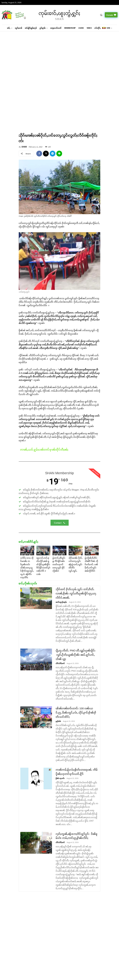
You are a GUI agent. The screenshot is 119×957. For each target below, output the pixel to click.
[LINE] (59, 153)
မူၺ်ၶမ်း (58, 721)
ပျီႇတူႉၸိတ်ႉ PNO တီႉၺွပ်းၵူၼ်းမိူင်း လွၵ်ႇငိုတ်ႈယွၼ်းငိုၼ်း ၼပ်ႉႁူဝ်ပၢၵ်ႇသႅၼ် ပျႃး (75, 654)
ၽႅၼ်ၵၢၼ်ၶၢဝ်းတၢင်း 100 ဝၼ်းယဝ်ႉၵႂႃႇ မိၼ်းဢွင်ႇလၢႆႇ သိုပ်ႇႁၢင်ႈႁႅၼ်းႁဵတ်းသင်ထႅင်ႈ (76, 712)
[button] (101, 15)
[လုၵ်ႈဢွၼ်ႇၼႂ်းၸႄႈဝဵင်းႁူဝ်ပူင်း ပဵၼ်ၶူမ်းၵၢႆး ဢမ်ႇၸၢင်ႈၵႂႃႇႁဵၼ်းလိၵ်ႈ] (36, 843)
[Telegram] (52, 153)
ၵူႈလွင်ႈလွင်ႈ (27, 553)
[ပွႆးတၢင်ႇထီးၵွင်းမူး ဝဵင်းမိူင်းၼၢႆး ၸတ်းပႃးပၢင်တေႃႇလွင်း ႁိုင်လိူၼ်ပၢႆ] (59, 550)
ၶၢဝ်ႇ (39, 553)
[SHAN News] (14, 15)
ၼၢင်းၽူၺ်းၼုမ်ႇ (61, 602)
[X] (46, 153)
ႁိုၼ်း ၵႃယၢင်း (60, 778)
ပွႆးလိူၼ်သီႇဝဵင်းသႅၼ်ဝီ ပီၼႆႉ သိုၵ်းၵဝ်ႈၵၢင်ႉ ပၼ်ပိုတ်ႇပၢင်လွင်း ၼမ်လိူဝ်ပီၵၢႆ (91, 564)
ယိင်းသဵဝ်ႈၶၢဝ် (60, 663)
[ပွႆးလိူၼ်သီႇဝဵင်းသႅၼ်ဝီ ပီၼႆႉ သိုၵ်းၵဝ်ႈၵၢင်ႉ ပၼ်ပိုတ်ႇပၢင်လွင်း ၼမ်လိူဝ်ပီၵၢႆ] (92, 550)
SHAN (24, 147)
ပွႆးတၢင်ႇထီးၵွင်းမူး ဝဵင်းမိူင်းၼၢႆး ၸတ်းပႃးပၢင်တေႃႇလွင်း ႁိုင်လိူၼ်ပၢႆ (59, 564)
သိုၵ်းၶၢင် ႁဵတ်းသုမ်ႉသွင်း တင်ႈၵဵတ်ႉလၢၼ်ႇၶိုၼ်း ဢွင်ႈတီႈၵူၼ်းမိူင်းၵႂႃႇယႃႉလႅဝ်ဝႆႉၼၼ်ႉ (76, 593)
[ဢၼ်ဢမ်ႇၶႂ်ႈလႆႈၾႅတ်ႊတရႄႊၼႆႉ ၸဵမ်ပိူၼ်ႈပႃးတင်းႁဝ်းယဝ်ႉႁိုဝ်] (36, 778)
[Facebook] (39, 153)
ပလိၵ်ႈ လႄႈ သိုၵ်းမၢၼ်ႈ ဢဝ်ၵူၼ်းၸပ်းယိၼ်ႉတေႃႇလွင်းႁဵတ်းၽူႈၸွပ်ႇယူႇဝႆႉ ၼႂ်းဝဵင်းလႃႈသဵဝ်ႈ (27, 568)
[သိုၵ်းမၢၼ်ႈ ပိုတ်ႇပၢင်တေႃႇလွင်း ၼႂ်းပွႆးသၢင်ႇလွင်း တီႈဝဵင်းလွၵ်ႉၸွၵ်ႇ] (76, 550)
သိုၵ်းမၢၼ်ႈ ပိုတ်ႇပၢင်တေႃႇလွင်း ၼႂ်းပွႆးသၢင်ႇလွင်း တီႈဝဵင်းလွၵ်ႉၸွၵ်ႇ (75, 564)
